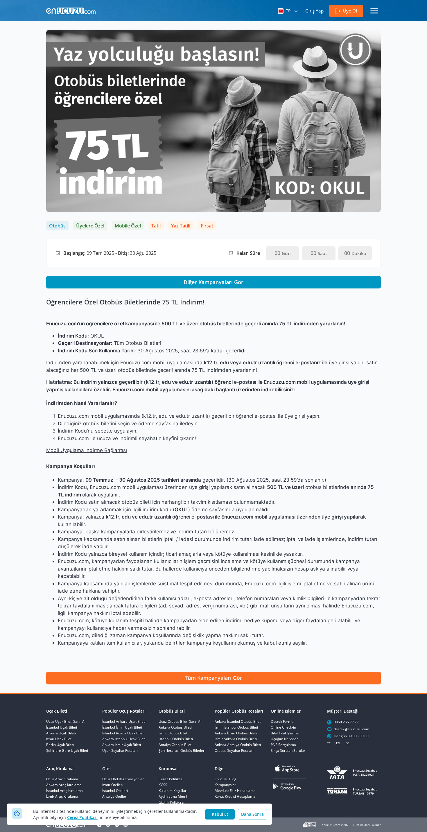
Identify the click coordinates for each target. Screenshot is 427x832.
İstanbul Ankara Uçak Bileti (124, 722)
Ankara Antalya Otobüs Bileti (238, 745)
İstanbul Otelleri (115, 791)
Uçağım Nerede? (284, 739)
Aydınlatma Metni (173, 797)
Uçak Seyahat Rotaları (120, 751)
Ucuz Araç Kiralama (62, 779)
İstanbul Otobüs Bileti (176, 739)
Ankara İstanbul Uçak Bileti (124, 739)
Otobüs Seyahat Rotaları (234, 751)
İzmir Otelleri (112, 785)
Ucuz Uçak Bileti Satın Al (65, 722)
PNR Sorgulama (283, 745)
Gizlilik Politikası (171, 802)
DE (347, 743)
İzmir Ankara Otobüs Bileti (236, 739)
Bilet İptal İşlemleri (286, 733)
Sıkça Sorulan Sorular (288, 751)
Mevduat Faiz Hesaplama (235, 791)
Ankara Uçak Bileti (61, 733)
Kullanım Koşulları (173, 791)
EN (338, 743)
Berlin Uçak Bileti (60, 745)
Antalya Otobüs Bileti (175, 745)
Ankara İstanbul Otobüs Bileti (238, 722)
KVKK (163, 785)
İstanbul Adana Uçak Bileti (123, 733)
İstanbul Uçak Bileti (61, 727)
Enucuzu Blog (225, 779)
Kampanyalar (225, 785)
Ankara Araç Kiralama (64, 785)
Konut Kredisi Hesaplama (235, 797)
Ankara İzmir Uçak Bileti (121, 745)
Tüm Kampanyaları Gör (213, 677)
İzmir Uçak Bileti (59, 739)
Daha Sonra (252, 814)
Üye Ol (350, 11)
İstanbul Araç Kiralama (64, 791)
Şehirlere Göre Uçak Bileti (67, 751)
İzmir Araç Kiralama (62, 797)
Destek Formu (282, 722)
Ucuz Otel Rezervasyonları (123, 779)
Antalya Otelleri (114, 797)
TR (288, 10)
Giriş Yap (314, 11)
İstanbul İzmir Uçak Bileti (122, 727)
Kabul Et (220, 814)
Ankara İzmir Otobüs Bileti (236, 733)
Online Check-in (283, 727)
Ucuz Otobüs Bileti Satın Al (180, 722)
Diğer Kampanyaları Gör (213, 282)
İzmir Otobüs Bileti (173, 733)
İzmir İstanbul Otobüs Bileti (236, 727)
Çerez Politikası (82, 817)
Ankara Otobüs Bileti (175, 727)
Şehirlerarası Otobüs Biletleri (182, 751)
